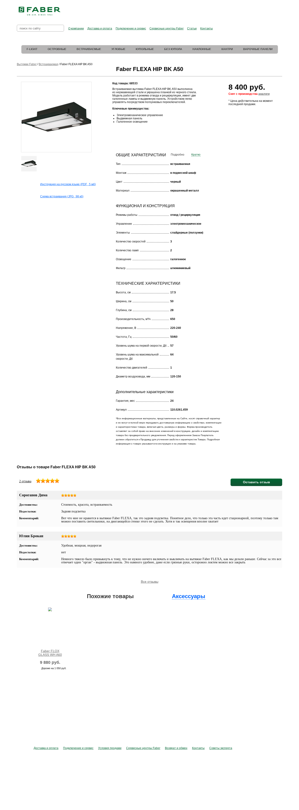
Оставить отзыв (256, 482)
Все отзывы (149, 581)
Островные (57, 49)
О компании (76, 28)
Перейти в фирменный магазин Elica (196, 9)
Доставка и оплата (99, 28)
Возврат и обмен (176, 748)
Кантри (227, 49)
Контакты (206, 28)
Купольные (145, 49)
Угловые (118, 49)
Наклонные (201, 49)
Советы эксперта (220, 748)
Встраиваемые (89, 49)
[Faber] (39, 11)
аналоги (264, 94)
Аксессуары (188, 596)
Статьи (192, 28)
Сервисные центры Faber (167, 28)
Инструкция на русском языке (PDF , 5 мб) (68, 184)
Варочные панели (258, 49)
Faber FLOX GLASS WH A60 (50, 653)
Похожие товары (110, 596)
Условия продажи (109, 748)
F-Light (32, 49)
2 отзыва (25, 481)
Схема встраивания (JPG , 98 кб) (61, 196)
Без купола (173, 49)
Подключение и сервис (131, 28)
